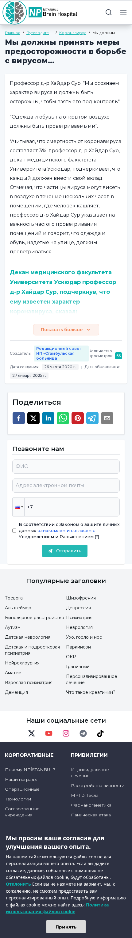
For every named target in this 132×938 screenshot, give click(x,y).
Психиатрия (79, 617)
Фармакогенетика (91, 805)
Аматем (13, 672)
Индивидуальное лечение (90, 772)
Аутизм (13, 627)
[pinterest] (78, 418)
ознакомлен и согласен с (65, 530)
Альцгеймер (18, 608)
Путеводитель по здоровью (39, 32)
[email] (107, 418)
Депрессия (78, 608)
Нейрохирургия (22, 663)
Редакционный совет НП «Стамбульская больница (58, 353)
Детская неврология (27, 637)
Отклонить (18, 884)
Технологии (18, 799)
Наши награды (21, 779)
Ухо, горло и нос (84, 637)
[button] (18, 507)
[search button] (109, 12)
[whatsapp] (63, 418)
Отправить (68, 551)
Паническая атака (91, 815)
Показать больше (62, 329)
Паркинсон (78, 647)
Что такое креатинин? (90, 692)
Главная (12, 32)
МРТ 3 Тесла (85, 795)
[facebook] (19, 418)
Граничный (78, 666)
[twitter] (33, 418)
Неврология (79, 627)
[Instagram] (66, 733)
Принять (66, 927)
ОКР (71, 657)
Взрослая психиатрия (28, 682)
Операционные (22, 789)
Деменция (16, 692)
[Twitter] (31, 733)
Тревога (14, 598)
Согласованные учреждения (22, 812)
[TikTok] (100, 733)
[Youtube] (48, 733)
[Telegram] (83, 733)
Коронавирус (72, 32)
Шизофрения (81, 598)
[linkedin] (48, 418)
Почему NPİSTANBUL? (30, 769)
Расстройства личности (97, 785)
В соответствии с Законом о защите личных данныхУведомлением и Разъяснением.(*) (69, 530)
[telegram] (92, 418)
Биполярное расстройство (34, 617)
